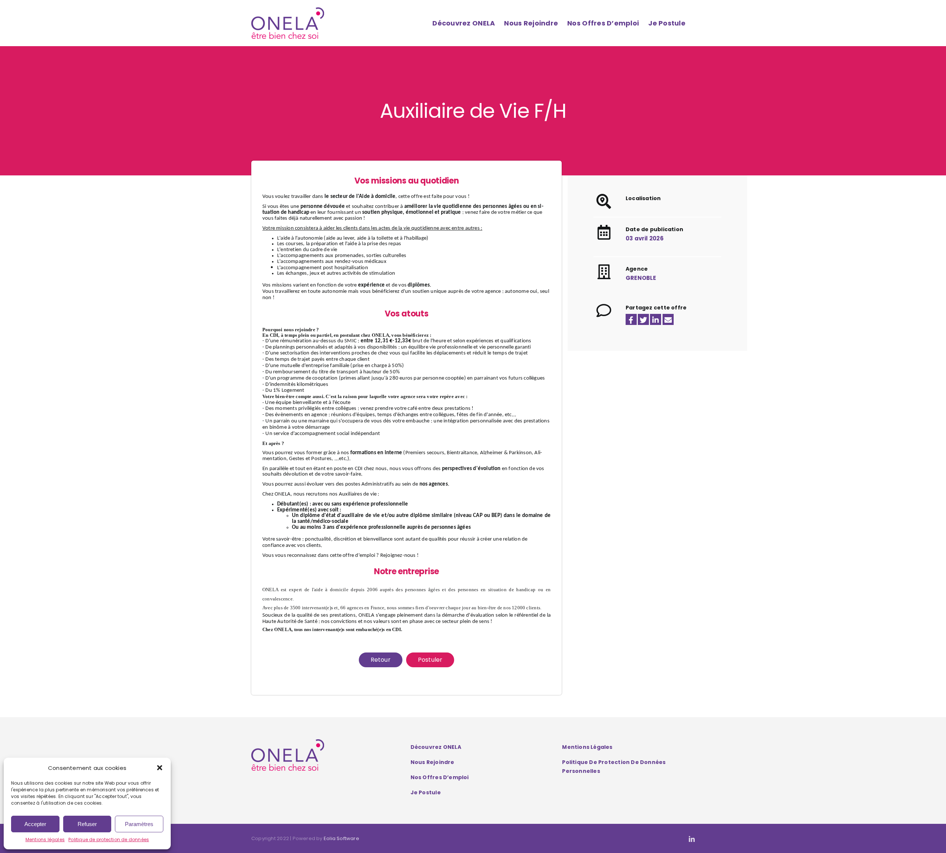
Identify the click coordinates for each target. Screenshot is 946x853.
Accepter (35, 824)
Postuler (430, 659)
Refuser (87, 824)
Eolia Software (341, 838)
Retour (381, 659)
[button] (159, 767)
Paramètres (139, 824)
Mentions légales (45, 839)
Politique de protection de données (108, 839)
